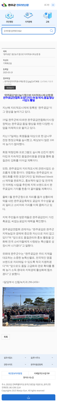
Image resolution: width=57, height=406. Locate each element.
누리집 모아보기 (53, 5)
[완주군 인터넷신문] (15, 5)
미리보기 (10, 87)
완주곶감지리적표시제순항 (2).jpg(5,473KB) (28, 83)
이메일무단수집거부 (42, 373)
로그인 (46, 4)
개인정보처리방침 (15, 373)
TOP (28, 398)
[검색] (51, 31)
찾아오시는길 (28, 377)
